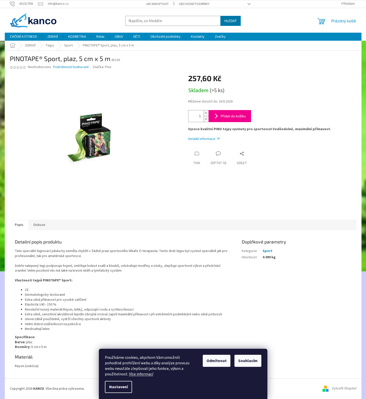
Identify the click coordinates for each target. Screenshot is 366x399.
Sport (267, 251)
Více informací (141, 374)
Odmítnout (217, 361)
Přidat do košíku (233, 116)
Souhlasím (248, 361)
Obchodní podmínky (194, 4)
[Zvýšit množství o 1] (206, 113)
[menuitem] (23, 37)
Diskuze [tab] (39, 224)
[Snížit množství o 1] (206, 119)
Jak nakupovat (157, 4)
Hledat (230, 21)
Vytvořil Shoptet (344, 388)
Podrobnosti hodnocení (71, 67)
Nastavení (118, 387)
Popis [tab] (19, 224)
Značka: (102, 67)
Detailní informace (201, 138)
